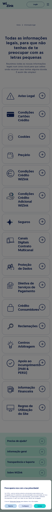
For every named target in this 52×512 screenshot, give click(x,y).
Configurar (25, 506)
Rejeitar (10, 506)
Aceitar (40, 506)
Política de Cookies (15, 501)
